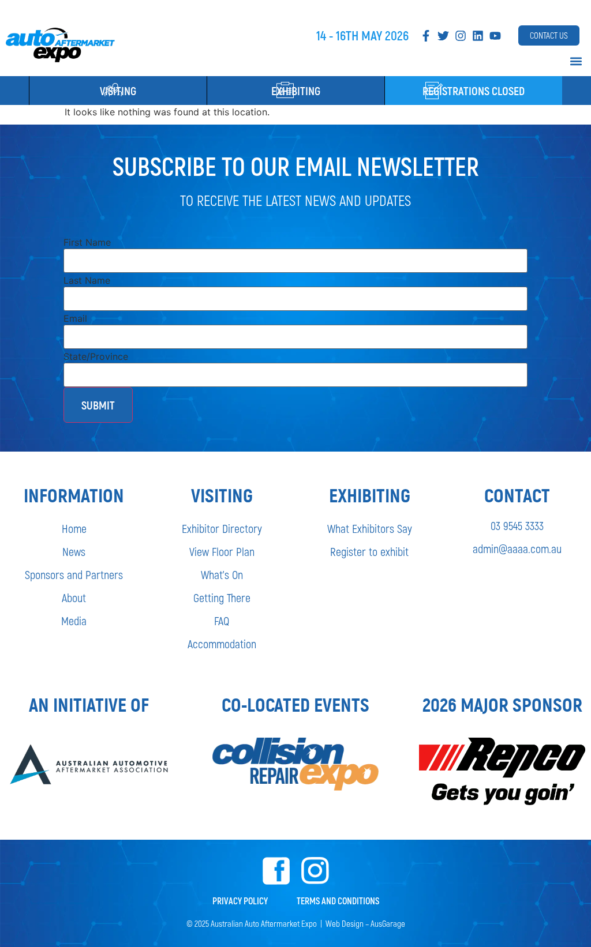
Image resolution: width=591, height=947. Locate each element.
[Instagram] (460, 36)
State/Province (95, 356)
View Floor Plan (222, 551)
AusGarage (388, 923)
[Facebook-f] (426, 36)
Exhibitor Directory (222, 528)
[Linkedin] (478, 36)
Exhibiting (295, 90)
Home (74, 528)
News (73, 551)
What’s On (222, 574)
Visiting (118, 90)
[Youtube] (495, 36)
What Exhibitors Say (369, 528)
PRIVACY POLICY (240, 900)
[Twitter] (443, 36)
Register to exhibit (369, 551)
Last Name (86, 280)
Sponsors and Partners (74, 574)
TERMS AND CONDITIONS (338, 900)
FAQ (221, 620)
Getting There (221, 597)
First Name (87, 242)
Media (74, 620)
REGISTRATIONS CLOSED (473, 90)
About (74, 597)
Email (75, 318)
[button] (575, 60)
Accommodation (222, 644)
